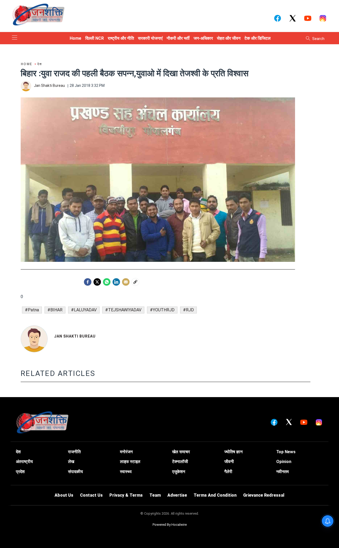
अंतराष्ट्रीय (24, 461)
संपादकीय (75, 471)
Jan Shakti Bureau (75, 336)
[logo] (38, 14)
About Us (64, 495)
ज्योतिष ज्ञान (233, 451)
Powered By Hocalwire (170, 525)
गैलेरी (228, 471)
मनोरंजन (126, 451)
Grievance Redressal (263, 495)
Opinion (283, 461)
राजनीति (74, 451)
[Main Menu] (14, 38)
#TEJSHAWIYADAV (123, 309)
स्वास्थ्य (126, 471)
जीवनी (229, 461)
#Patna (32, 309)
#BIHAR (55, 309)
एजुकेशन (178, 471)
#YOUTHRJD (162, 309)
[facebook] (88, 282)
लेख (71, 461)
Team (155, 495)
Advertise (177, 495)
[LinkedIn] (116, 282)
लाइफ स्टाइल (130, 461)
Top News (286, 451)
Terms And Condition (215, 495)
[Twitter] (97, 282)
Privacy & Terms (126, 495)
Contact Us (91, 495)
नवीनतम (282, 471)
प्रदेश (20, 471)
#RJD (188, 309)
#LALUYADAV (84, 309)
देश (18, 451)
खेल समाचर (181, 451)
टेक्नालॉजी (180, 461)
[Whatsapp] (107, 282)
